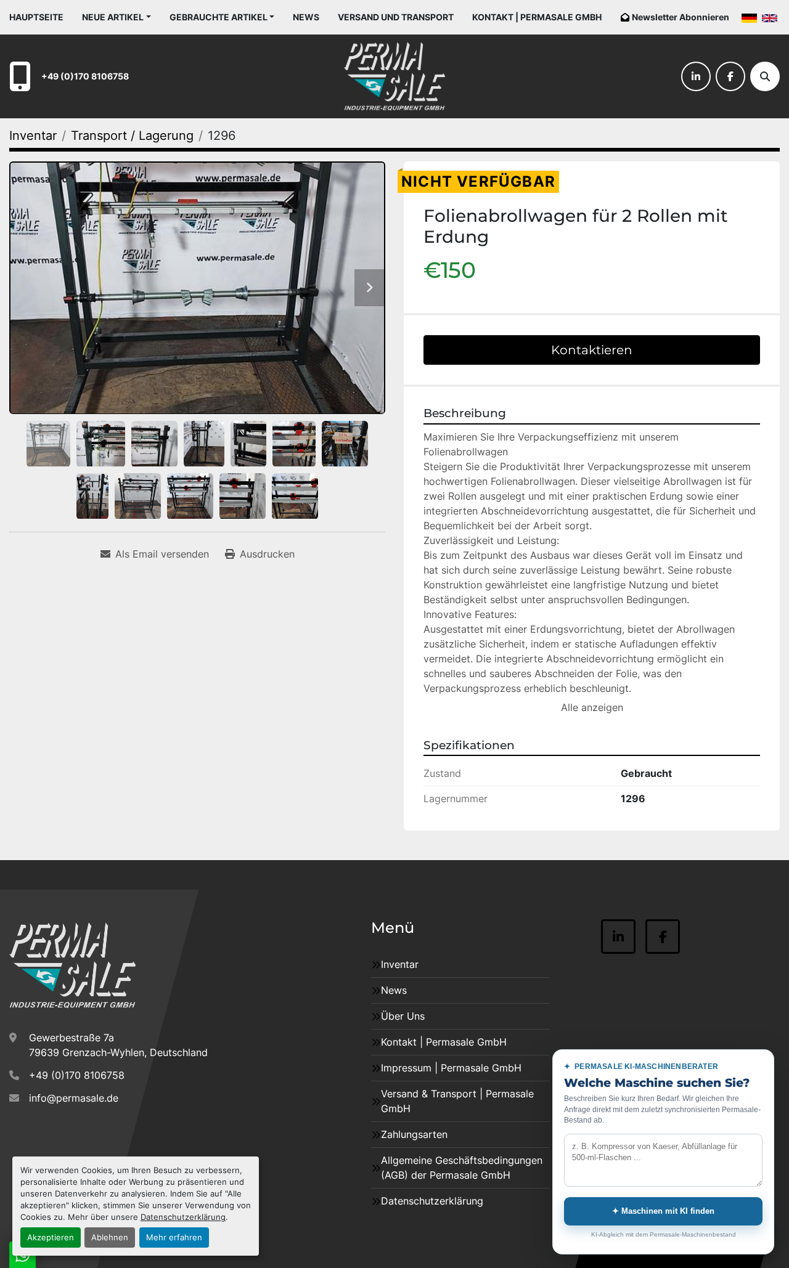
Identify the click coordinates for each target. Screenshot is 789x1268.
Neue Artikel (113, 17)
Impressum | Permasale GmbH (451, 1068)
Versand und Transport (396, 17)
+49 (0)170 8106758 (85, 76)
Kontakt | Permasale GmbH (537, 17)
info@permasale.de (73, 1098)
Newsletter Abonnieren (680, 17)
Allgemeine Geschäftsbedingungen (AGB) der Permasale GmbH (461, 1167)
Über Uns (403, 1016)
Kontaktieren (591, 350)
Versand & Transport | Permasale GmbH (457, 1101)
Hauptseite (36, 17)
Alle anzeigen (592, 707)
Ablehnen (109, 1237)
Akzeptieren (50, 1237)
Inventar (400, 964)
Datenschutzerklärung (183, 1217)
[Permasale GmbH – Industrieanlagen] (72, 965)
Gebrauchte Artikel (219, 17)
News (306, 17)
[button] (116, 16)
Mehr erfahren (174, 1237)
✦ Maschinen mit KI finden (663, 1211)
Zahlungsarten (414, 1134)
